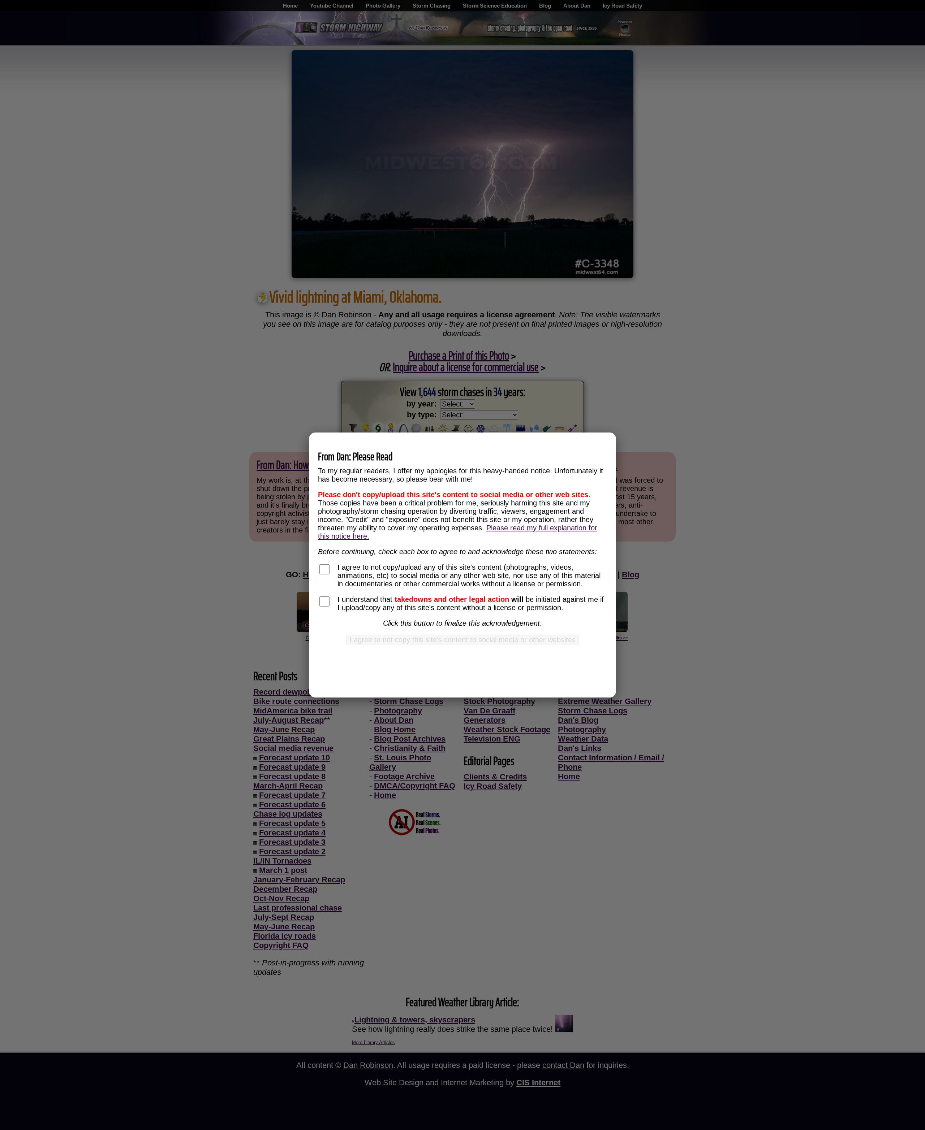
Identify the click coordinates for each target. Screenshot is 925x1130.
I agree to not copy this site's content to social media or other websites (462, 640)
